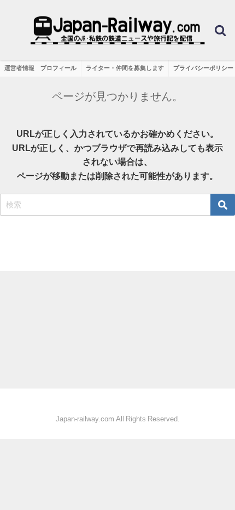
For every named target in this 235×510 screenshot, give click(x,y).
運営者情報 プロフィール (40, 68)
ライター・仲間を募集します (125, 68)
